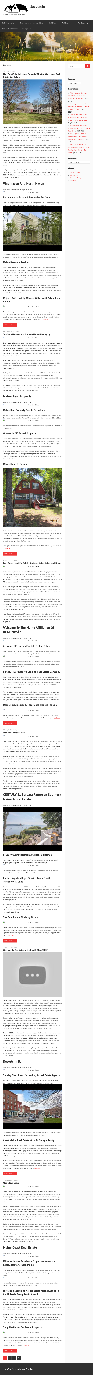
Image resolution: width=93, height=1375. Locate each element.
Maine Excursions (11, 1183)
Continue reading (9, 325)
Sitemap (73, 180)
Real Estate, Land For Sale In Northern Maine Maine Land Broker (32, 563)
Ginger (13, 71)
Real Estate (52, 23)
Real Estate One (67, 23)
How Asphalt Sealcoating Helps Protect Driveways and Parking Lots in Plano (77, 136)
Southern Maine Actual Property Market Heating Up (26, 334)
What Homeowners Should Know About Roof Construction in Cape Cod (79, 128)
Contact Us (73, 175)
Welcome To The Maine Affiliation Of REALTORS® (25, 950)
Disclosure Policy (75, 178)
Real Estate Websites (9, 29)
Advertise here (75, 172)
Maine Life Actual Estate (14, 732)
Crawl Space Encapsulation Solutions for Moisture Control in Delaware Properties (78, 106)
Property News (26, 29)
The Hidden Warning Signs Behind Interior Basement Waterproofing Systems (77, 95)
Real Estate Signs (83, 23)
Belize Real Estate (8, 23)
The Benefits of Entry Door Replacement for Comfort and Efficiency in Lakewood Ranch (77, 117)
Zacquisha (38, 6)
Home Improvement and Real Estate (31, 23)
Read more (45, 319)
